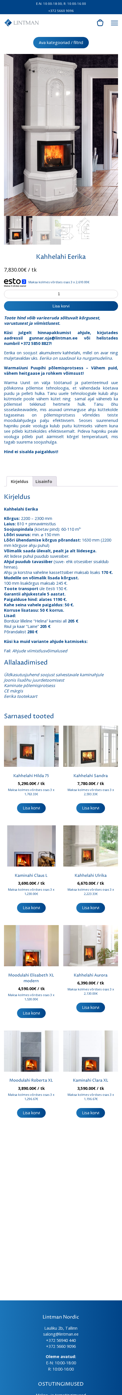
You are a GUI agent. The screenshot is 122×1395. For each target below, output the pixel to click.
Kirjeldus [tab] (19, 481)
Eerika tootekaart (20, 696)
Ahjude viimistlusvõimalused (39, 650)
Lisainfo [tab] (43, 481)
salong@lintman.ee (61, 1334)
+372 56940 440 (61, 1340)
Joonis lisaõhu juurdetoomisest (34, 680)
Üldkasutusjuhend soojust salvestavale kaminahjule (54, 674)
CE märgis (13, 691)
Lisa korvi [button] (31, 808)
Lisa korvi (61, 306)
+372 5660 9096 (61, 11)
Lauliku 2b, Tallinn (60, 1328)
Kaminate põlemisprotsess (29, 685)
